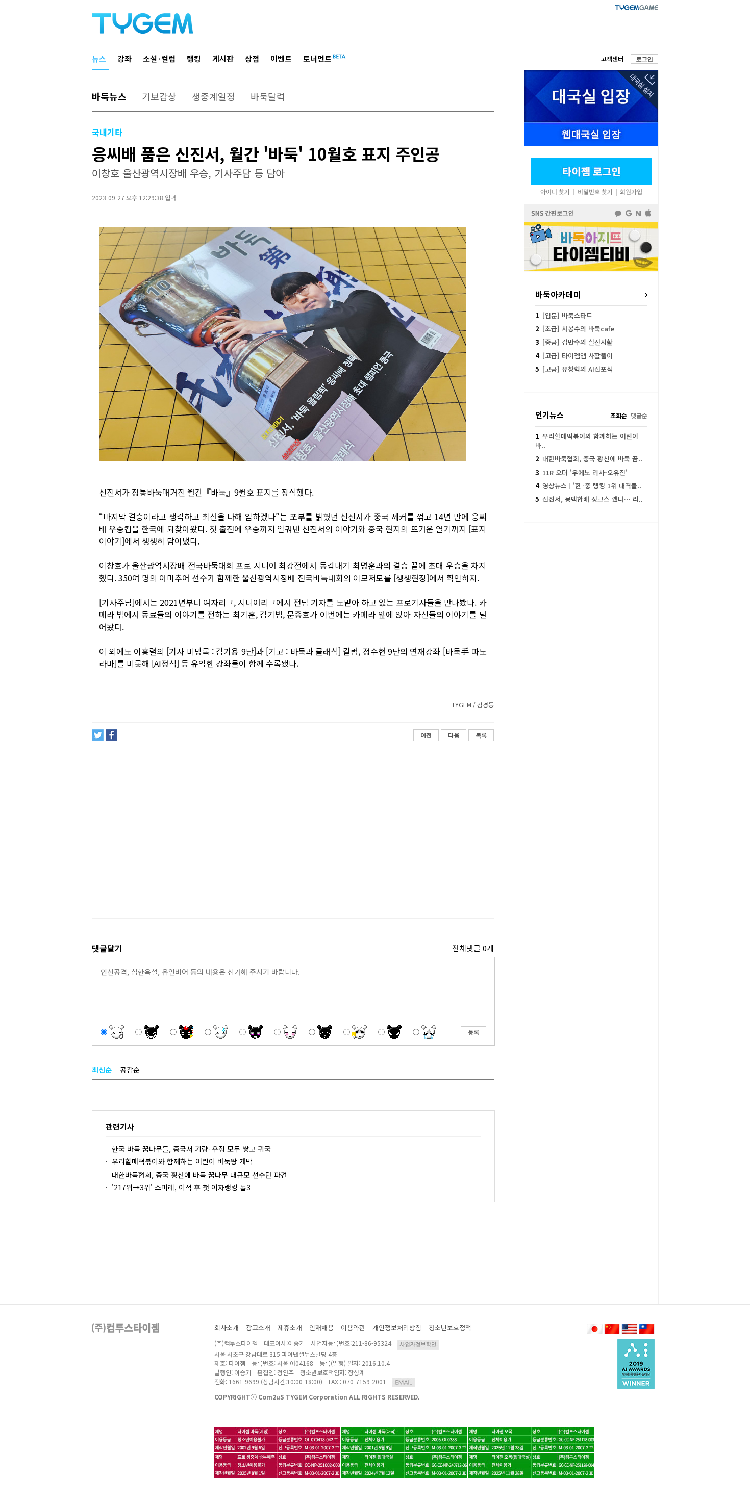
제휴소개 (290, 1327)
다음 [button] (453, 735)
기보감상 (159, 96)
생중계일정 (213, 96)
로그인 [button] (644, 59)
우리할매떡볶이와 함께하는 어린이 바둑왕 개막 (182, 1161)
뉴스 (99, 58)
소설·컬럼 (159, 58)
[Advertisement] (292, 830)
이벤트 (281, 58)
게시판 (223, 58)
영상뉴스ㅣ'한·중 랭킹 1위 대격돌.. (588, 485)
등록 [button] (473, 1032)
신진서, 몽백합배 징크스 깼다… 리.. (589, 499)
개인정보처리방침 (396, 1327)
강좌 (124, 58)
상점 (252, 58)
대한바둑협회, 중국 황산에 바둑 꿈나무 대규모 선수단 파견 (199, 1175)
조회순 (618, 415)
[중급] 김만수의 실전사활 (574, 342)
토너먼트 (317, 58)
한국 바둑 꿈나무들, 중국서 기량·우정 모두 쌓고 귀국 (191, 1149)
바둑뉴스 (109, 96)
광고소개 (258, 1327)
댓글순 (639, 415)
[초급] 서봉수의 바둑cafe (574, 328)
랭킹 (194, 58)
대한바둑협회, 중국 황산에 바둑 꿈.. (588, 458)
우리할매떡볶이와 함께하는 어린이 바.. (586, 440)
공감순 (130, 1070)
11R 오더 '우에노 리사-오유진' (581, 472)
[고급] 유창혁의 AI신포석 (574, 369)
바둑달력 (268, 96)
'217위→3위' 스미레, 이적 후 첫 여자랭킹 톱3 (181, 1187)
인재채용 (321, 1327)
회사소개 (226, 1327)
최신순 (102, 1070)
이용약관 (353, 1327)
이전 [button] (426, 735)
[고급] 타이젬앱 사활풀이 (574, 355)
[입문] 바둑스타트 (563, 315)
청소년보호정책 (450, 1327)
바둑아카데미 (558, 294)
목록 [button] (481, 735)
